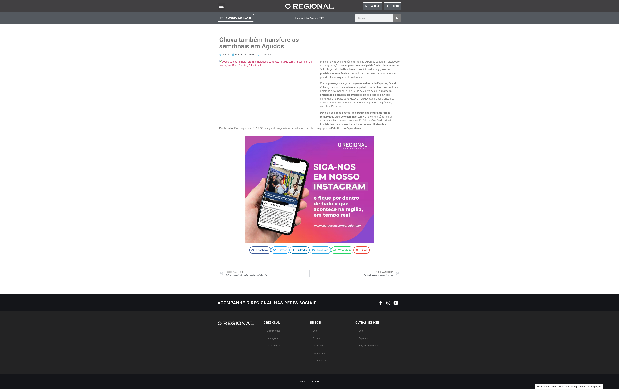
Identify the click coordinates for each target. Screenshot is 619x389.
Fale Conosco (273, 345)
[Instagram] (388, 303)
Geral (315, 331)
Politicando (318, 345)
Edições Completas (368, 345)
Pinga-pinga (319, 353)
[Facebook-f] (380, 303)
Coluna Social (319, 360)
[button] (221, 6)
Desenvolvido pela (309, 381)
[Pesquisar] (397, 18)
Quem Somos (273, 331)
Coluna (316, 338)
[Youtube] (396, 303)
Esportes (363, 338)
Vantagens (272, 338)
